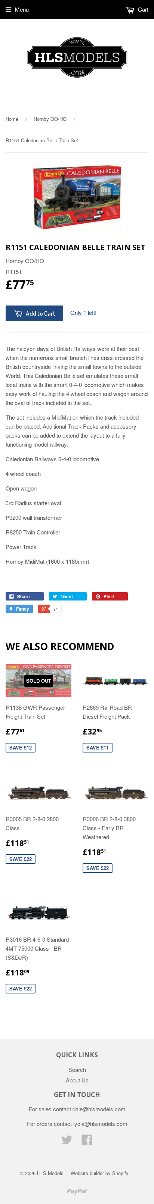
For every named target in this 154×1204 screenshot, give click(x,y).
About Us (77, 1080)
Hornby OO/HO (50, 118)
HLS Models (50, 1173)
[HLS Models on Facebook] (87, 1142)
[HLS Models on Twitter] (67, 1142)
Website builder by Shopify (100, 1173)
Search (77, 1069)
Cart (142, 9)
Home (12, 118)
